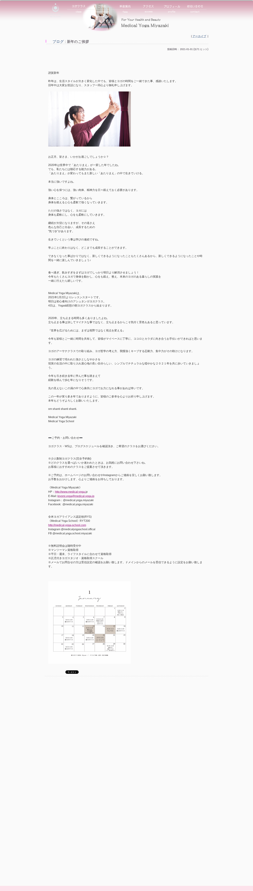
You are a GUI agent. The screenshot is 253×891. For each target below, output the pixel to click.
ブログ (58, 42)
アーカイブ (199, 36)
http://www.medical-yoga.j (70, 491)
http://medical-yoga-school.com (67, 525)
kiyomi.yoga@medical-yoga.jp (75, 496)
